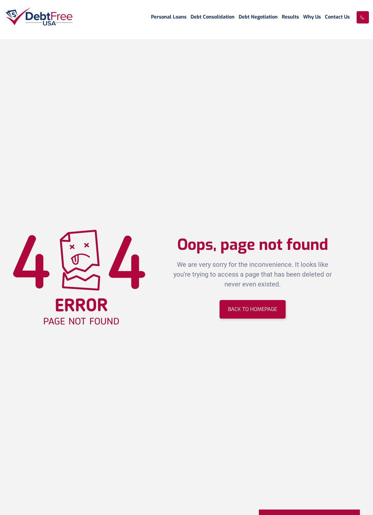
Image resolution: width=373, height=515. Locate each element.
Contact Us (337, 17)
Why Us (312, 17)
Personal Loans (169, 17)
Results (290, 17)
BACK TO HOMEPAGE (252, 309)
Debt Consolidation (213, 17)
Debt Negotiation (258, 17)
